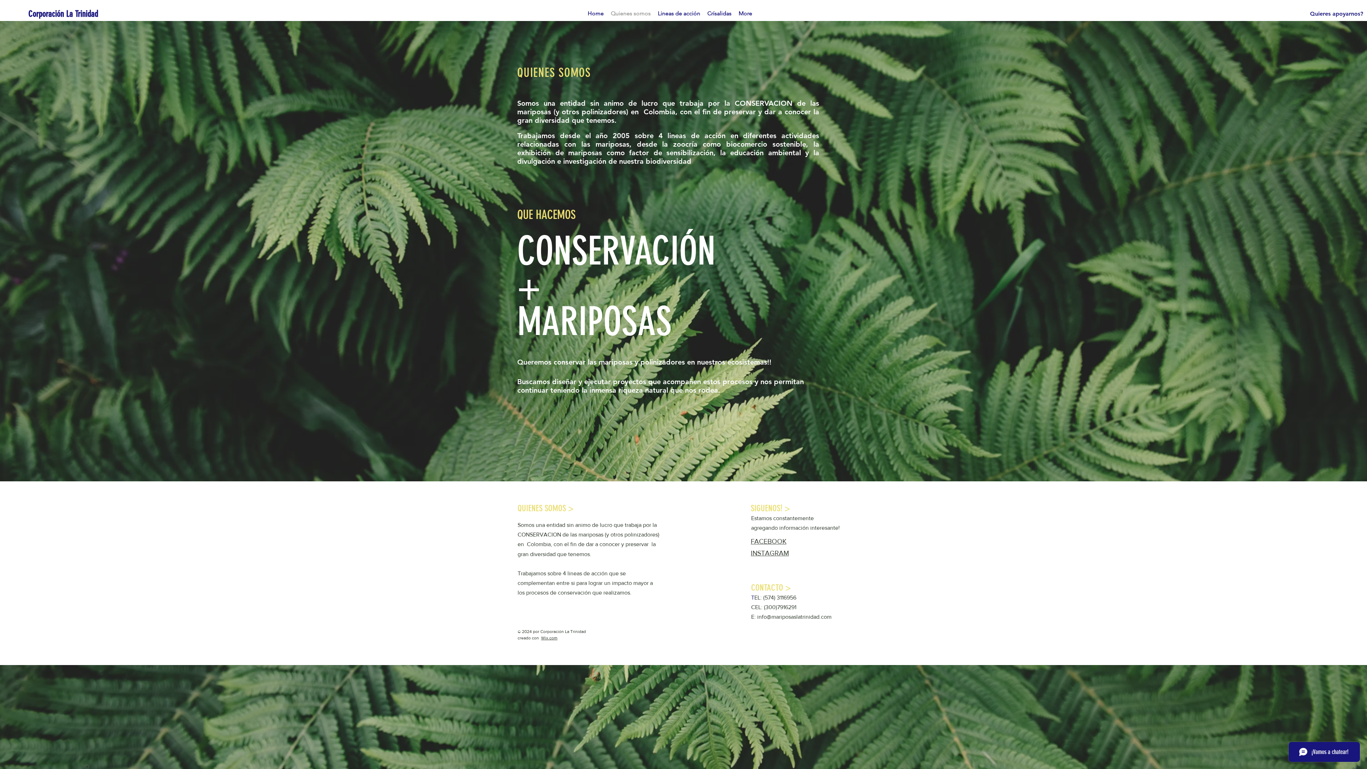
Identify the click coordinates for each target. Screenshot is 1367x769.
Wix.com (549, 637)
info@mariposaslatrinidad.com (794, 617)
